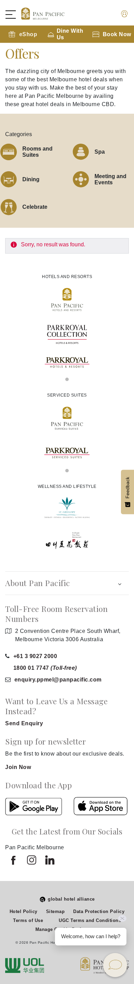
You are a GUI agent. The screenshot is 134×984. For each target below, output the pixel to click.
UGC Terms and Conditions (90, 920)
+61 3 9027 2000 (35, 656)
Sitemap (55, 911)
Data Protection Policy (98, 911)
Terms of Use (28, 920)
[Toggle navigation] (14, 14)
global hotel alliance (71, 899)
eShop (28, 34)
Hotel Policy (23, 911)
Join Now (18, 767)
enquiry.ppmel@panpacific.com (58, 680)
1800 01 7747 (45, 668)
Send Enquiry (24, 723)
